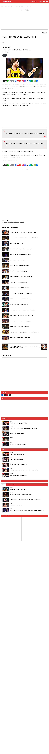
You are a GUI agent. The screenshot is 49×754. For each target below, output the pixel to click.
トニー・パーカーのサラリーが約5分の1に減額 (18, 438)
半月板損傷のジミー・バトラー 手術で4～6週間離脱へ (19, 326)
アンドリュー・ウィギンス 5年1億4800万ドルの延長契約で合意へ (21, 293)
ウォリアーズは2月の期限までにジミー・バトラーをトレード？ (21, 494)
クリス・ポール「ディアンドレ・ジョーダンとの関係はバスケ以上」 (22, 276)
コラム (18, 222)
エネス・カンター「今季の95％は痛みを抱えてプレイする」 (20, 337)
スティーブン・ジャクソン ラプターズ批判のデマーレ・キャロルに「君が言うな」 (24, 332)
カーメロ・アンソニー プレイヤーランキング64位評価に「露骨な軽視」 (22, 310)
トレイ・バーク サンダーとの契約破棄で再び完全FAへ (19, 265)
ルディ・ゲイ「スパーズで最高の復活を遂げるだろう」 (19, 287)
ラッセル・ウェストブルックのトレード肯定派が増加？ (19, 304)
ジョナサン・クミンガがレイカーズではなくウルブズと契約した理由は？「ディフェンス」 (25, 499)
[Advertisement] (24, 19)
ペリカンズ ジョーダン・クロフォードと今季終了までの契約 (20, 249)
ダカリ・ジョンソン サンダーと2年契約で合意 (18, 260)
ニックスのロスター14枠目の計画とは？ (17, 505)
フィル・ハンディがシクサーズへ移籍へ (16, 459)
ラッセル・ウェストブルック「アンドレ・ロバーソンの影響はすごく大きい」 (23, 232)
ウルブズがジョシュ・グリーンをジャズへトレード (18, 489)
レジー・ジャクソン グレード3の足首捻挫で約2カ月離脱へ (20, 254)
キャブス (9, 222)
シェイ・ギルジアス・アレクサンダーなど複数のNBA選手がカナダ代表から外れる (24, 428)
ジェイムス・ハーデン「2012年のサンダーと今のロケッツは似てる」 (22, 315)
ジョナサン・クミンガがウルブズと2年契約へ (18, 444)
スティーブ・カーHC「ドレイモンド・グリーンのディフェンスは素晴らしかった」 (24, 237)
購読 (4, 55)
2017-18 (6, 222)
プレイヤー (21, 222)
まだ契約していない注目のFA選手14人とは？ (17, 433)
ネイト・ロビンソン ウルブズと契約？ (17, 243)
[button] (44, 1)
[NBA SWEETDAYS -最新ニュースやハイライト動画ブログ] (7, 1)
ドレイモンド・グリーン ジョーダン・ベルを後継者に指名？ (20, 298)
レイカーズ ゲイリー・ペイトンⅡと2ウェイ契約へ (19, 282)
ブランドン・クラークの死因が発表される (17, 454)
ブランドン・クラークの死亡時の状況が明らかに (18, 423)
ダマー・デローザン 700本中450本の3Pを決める (18, 271)
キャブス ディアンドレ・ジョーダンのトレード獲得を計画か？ (21, 321)
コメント (4, 220)
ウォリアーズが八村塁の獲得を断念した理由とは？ (18, 475)
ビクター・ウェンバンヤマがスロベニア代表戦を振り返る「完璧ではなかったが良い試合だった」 (27, 510)
